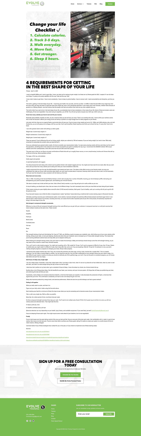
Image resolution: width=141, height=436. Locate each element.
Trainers (53, 411)
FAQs (52, 413)
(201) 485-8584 (30, 414)
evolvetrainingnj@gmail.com (34, 416)
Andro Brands (82, 429)
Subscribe (109, 414)
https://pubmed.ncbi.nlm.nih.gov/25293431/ (37, 331)
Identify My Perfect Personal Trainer (70, 381)
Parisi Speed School (56, 421)
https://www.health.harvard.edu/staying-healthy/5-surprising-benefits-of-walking (47, 337)
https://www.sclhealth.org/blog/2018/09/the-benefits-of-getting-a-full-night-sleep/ (48, 340)
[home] (35, 4)
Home (53, 409)
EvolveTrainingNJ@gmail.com (99, 310)
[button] (80, 3)
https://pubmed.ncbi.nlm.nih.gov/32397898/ (37, 334)
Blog (52, 416)
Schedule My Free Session (70, 374)
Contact (110, 4)
